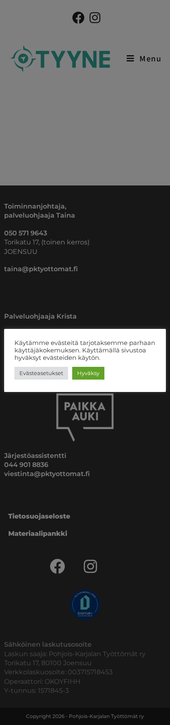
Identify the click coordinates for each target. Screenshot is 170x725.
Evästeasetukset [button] (41, 373)
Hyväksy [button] (88, 373)
